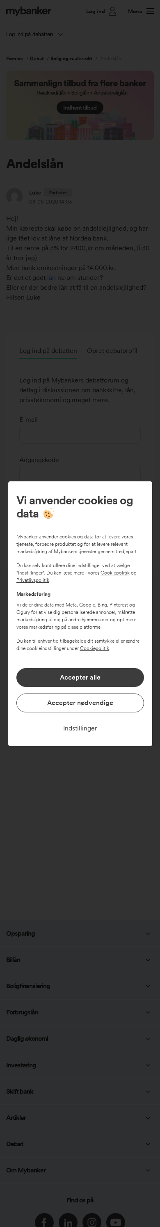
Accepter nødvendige (80, 703)
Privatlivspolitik (32, 580)
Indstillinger (80, 728)
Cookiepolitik (115, 573)
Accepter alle (80, 677)
